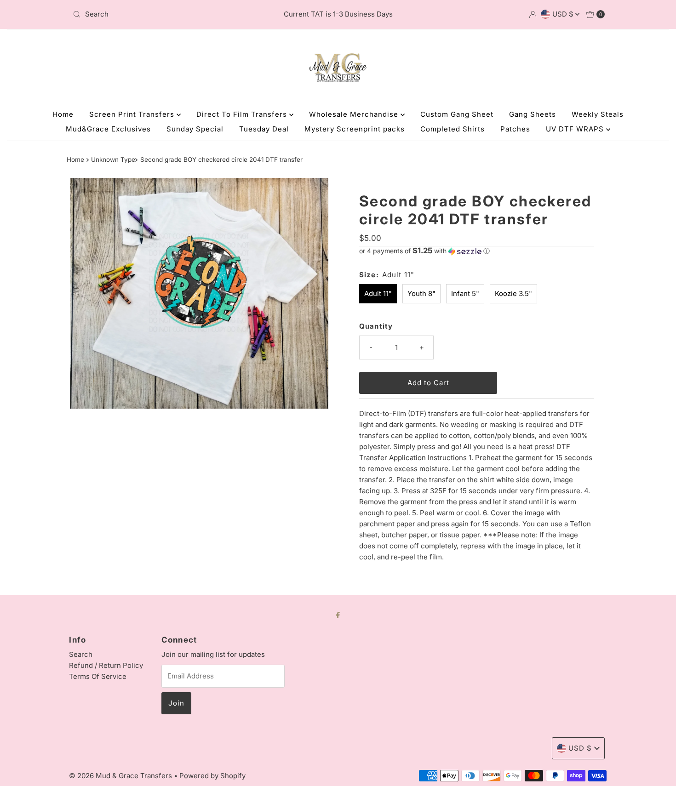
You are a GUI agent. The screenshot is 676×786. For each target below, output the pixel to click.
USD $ (563, 14)
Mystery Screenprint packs (354, 129)
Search (80, 654)
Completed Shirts (452, 129)
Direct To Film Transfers (242, 114)
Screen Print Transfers (133, 114)
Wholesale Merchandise (355, 114)
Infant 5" (465, 293)
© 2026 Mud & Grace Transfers (121, 775)
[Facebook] (338, 614)
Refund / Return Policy (106, 665)
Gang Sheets (532, 114)
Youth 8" (421, 293)
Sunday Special (194, 129)
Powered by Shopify (212, 775)
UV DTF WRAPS (576, 129)
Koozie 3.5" (513, 293)
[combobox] (156, 14)
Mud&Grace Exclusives (108, 129)
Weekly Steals (598, 114)
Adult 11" (378, 293)
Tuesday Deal (264, 129)
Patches (515, 129)
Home (63, 114)
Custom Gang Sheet (456, 114)
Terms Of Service (97, 676)
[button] (476, 251)
